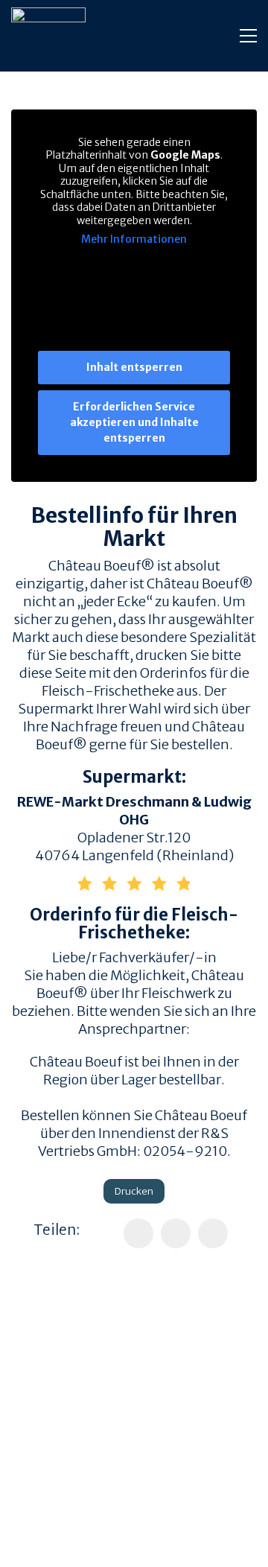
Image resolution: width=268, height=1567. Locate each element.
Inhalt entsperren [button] (134, 367)
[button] (248, 35)
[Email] (213, 1233)
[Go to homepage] (48, 35)
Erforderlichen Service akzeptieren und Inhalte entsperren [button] (134, 422)
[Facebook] (138, 1233)
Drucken (134, 1191)
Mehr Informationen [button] (134, 239)
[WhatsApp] (176, 1233)
